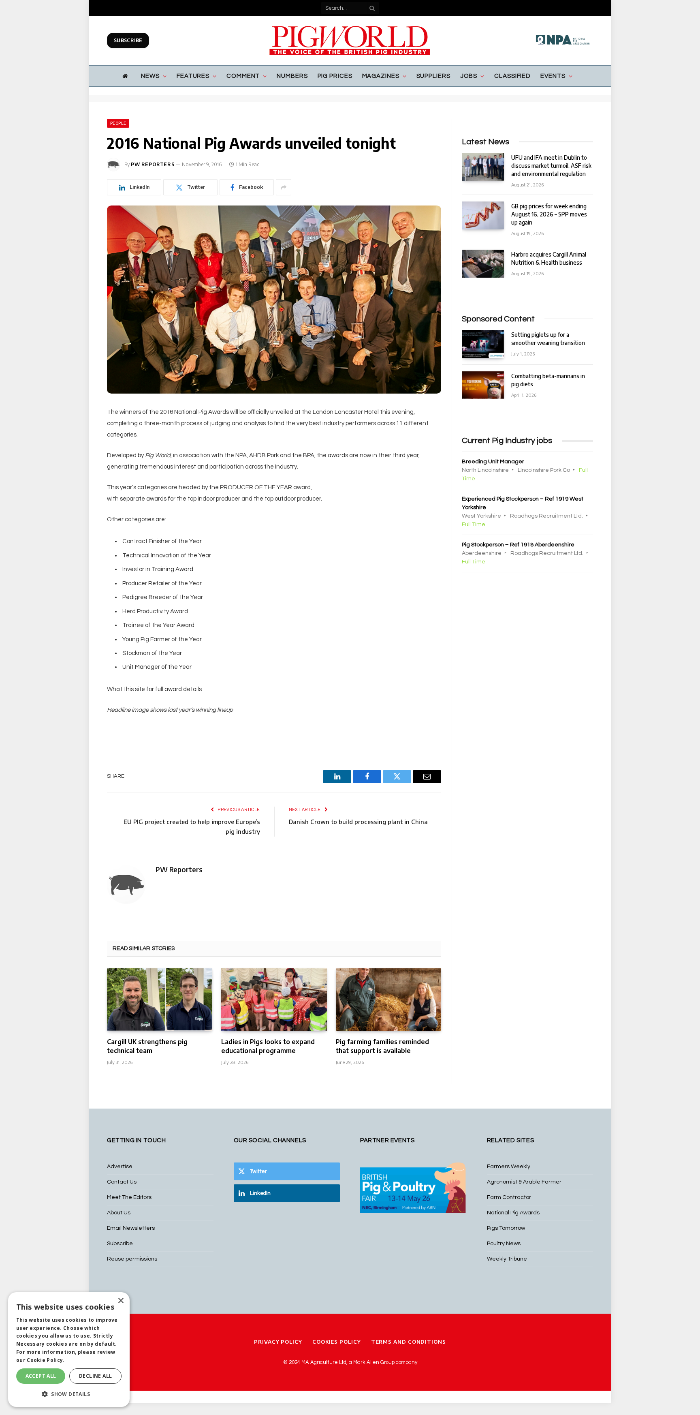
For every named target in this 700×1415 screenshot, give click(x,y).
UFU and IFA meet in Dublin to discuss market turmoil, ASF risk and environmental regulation (551, 165)
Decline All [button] (95, 1375)
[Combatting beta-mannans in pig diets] (483, 385)
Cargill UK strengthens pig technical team (147, 1046)
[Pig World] (350, 40)
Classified (512, 76)
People (118, 123)
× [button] (120, 1301)
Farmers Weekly (508, 1166)
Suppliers (433, 76)
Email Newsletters (131, 1228)
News (150, 76)
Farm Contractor (509, 1197)
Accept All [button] (41, 1375)
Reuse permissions (132, 1259)
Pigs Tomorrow (506, 1228)
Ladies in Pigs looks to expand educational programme (268, 1046)
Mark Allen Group (374, 1362)
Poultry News (504, 1243)
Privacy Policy (278, 1341)
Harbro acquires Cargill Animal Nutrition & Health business (548, 258)
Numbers (292, 76)
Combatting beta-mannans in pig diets (548, 379)
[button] (69, 1394)
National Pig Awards (513, 1213)
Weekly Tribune (507, 1259)
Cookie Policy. (45, 1360)
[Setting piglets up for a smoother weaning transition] (483, 344)
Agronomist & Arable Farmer (524, 1182)
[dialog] (69, 1349)
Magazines (380, 76)
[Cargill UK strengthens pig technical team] (159, 999)
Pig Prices (335, 76)
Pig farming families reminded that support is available (382, 1046)
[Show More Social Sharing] (283, 187)
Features (193, 76)
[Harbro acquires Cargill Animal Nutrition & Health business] (483, 264)
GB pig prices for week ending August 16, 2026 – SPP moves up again (549, 214)
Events (552, 76)
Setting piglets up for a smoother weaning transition (548, 338)
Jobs (469, 76)
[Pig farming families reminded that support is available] (388, 999)
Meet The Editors (129, 1197)
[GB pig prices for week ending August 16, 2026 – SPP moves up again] (483, 215)
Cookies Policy (336, 1341)
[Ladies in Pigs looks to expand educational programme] (274, 999)
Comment (243, 76)
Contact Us (122, 1182)
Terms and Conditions (408, 1341)
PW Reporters (152, 164)
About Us (118, 1213)
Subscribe (128, 40)
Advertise (119, 1166)
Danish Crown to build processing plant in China (358, 821)
